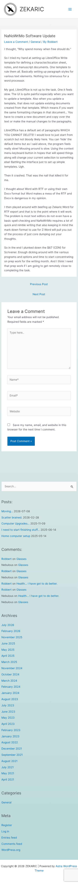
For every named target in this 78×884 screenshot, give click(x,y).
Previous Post (39, 284)
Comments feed (11, 843)
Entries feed (9, 837)
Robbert (6, 558)
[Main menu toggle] (70, 9)
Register (6, 825)
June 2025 (8, 643)
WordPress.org (10, 849)
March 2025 (9, 662)
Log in (5, 831)
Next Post (39, 294)
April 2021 (7, 779)
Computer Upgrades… (15, 523)
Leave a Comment (16, 41)
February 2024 (10, 686)
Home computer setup (15, 536)
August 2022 (9, 742)
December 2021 (11, 748)
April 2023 (8, 723)
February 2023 (10, 730)
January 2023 (10, 736)
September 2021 (12, 754)
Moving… (7, 511)
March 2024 (9, 680)
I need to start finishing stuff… (20, 529)
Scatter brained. (11, 517)
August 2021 (9, 761)
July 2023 (7, 705)
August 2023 (9, 699)
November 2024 (11, 668)
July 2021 (7, 767)
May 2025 (7, 649)
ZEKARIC (32, 9)
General (6, 802)
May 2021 (7, 773)
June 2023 (8, 711)
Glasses (21, 558)
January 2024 (10, 692)
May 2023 (8, 717)
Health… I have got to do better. (36, 583)
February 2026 (10, 631)
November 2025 (11, 637)
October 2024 (10, 674)
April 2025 (7, 655)
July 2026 (7, 625)
